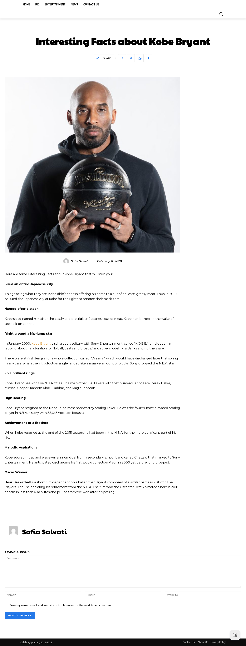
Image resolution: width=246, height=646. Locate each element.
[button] (221, 13)
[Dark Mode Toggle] (235, 635)
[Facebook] (148, 58)
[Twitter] (122, 58)
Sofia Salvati (79, 261)
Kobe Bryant (41, 343)
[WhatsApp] (140, 58)
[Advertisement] (214, 134)
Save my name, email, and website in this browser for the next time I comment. (60, 605)
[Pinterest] (131, 58)
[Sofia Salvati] (66, 261)
